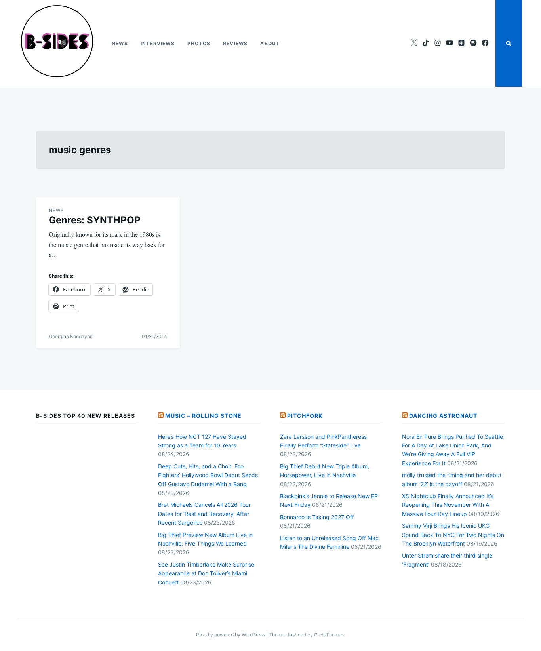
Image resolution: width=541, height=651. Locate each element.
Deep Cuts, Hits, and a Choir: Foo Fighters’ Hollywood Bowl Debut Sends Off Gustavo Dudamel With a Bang (208, 475)
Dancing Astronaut (443, 415)
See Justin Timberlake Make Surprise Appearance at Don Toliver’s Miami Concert (206, 573)
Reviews (235, 43)
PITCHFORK (305, 415)
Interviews (158, 43)
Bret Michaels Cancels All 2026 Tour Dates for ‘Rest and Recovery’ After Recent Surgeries (204, 513)
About (270, 43)
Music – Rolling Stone (203, 415)
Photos (198, 43)
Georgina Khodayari (71, 336)
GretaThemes (329, 635)
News (120, 43)
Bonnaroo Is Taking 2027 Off (317, 517)
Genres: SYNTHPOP (95, 220)
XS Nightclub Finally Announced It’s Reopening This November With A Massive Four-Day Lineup (447, 505)
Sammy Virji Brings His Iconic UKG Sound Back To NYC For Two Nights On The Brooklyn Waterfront (453, 534)
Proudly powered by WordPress (231, 635)
